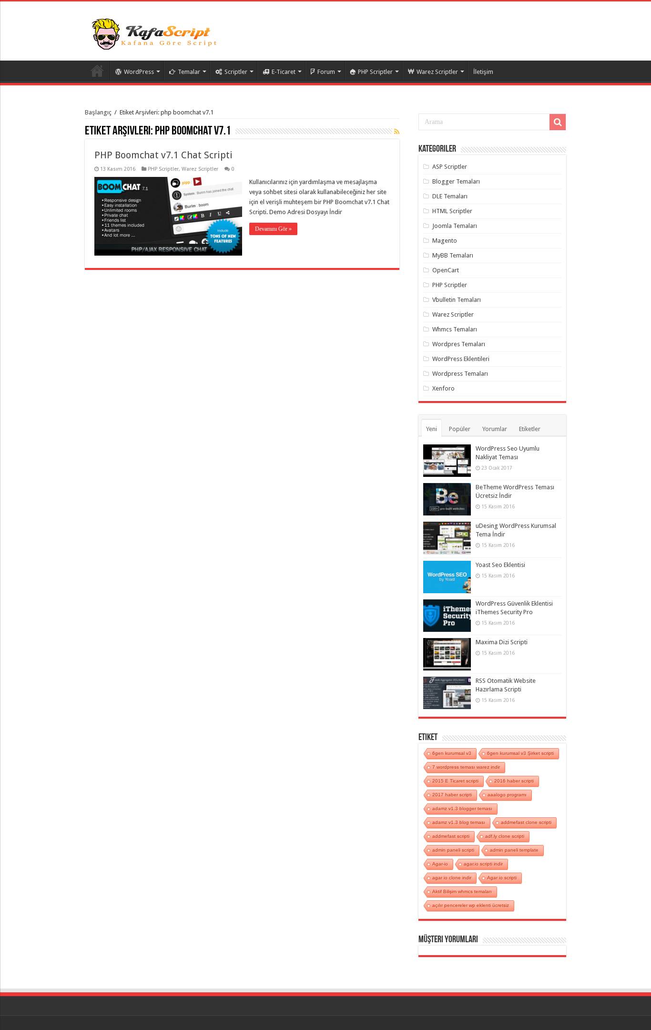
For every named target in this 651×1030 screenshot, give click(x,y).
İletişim (483, 71)
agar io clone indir (451, 877)
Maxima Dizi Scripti (502, 642)
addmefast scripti (450, 836)
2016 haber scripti (514, 780)
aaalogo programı (507, 794)
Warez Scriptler (437, 71)
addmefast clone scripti (526, 822)
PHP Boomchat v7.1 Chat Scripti (163, 155)
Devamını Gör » (273, 229)
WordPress (139, 71)
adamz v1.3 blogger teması (462, 808)
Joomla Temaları (454, 225)
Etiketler (529, 429)
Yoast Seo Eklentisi (500, 564)
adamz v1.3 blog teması (458, 822)
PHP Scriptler (375, 71)
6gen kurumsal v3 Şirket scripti (520, 753)
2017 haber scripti (452, 794)
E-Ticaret (283, 71)
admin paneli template (514, 850)
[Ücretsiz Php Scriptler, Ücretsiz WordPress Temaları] (156, 32)
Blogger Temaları (456, 181)
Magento (444, 240)
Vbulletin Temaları (456, 299)
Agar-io (440, 863)
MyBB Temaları (452, 255)
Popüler (459, 429)
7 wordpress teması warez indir (466, 767)
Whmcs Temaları (454, 329)
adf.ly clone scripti (504, 836)
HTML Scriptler (452, 211)
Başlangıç (98, 112)
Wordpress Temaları (460, 373)
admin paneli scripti (453, 850)
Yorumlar (494, 429)
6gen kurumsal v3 (451, 753)
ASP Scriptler (449, 166)
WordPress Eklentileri (460, 358)
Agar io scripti (502, 877)
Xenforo (443, 388)
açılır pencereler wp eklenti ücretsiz (470, 905)
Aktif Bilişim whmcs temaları (462, 891)
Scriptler (235, 71)
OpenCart (445, 270)
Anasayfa (97, 71)
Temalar (189, 71)
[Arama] (557, 122)
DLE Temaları (450, 196)
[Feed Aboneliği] (396, 131)
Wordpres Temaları (458, 344)
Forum (326, 71)
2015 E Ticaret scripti (455, 780)
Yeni (431, 429)
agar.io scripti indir (483, 863)
